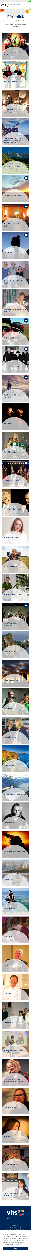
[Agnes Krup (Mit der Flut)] (15, 530)
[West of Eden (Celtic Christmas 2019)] (15, 217)
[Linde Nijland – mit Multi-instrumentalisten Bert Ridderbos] (15, 1072)
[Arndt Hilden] (15, 416)
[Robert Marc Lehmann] (15, 559)
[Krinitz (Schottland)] (15, 645)
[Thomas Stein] (15, 958)
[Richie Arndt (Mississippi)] (15, 588)
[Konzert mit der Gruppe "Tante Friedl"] (15, 46)
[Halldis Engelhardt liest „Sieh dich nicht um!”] (15, 1186)
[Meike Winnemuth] (15, 730)
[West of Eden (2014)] (15, 702)
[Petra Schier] (15, 930)
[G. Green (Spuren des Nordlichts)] (15, 787)
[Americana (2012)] (15, 901)
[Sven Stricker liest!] (15, 1101)
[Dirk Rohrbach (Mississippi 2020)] (15, 188)
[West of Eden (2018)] (15, 445)
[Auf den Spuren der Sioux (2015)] (15, 844)
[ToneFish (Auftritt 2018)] (15, 473)
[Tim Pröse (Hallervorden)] (15, 502)
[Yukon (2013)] (15, 873)
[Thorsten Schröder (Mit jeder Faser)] (15, 274)
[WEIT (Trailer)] (15, 245)
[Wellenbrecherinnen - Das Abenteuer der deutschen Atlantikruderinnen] (15, 131)
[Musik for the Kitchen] (15, 1158)
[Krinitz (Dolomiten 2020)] (15, 160)
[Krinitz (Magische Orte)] (15, 673)
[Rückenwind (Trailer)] (15, 331)
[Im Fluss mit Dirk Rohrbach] (15, 74)
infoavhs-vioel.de (18, 1229)
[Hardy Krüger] (15, 1015)
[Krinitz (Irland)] (15, 759)
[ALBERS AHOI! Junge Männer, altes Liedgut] (15, 103)
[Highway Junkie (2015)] (15, 816)
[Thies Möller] (15, 987)
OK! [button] (15, 1249)
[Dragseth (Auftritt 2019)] (15, 359)
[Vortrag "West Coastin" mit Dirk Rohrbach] (15, 1044)
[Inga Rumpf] (15, 1129)
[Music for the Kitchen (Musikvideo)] (15, 616)
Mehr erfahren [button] (14, 1245)
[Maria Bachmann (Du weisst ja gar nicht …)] (15, 302)
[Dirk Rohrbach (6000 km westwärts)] (15, 388)
